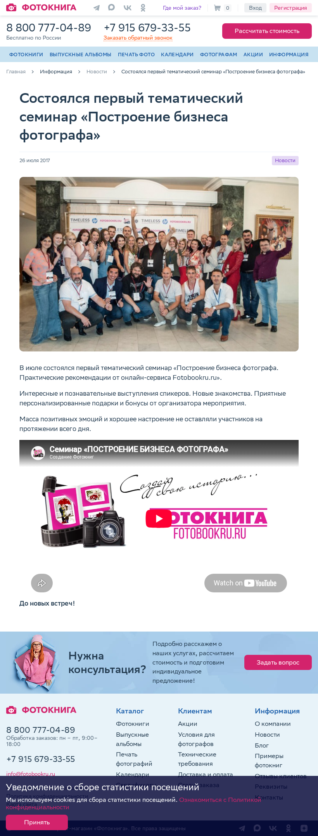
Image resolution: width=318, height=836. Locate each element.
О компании (273, 723)
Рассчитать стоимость (267, 31)
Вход (255, 8)
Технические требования (197, 759)
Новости (267, 734)
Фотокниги (26, 54)
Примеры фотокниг (269, 760)
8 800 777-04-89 (48, 27)
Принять (37, 822)
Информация (289, 54)
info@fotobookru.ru (30, 774)
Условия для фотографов (196, 739)
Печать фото (136, 54)
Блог (262, 745)
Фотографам (218, 54)
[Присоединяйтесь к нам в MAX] (112, 8)
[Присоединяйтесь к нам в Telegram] (96, 8)
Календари (177, 54)
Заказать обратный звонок (138, 38)
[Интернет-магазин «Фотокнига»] (41, 7)
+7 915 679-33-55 (147, 27)
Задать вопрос (278, 662)
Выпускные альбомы (81, 54)
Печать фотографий (134, 759)
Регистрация (290, 8)
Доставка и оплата (205, 774)
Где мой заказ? (182, 8)
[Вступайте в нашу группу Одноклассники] (143, 8)
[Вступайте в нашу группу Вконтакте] (127, 8)
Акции (253, 54)
